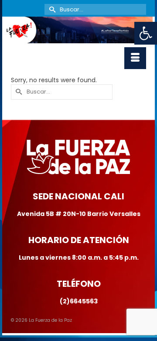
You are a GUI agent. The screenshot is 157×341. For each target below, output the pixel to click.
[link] (145, 33)
